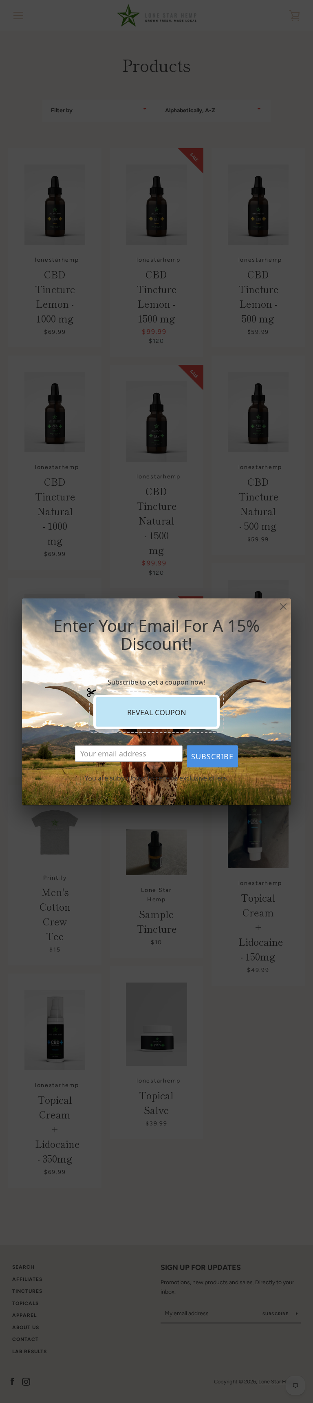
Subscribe (212, 756)
